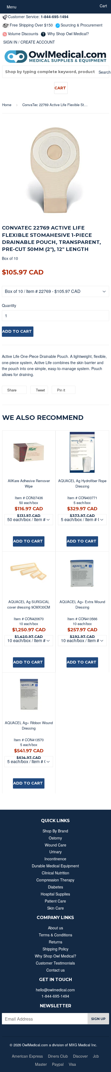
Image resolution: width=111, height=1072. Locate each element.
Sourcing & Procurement (81, 25)
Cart (60, 88)
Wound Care (55, 845)
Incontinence (55, 858)
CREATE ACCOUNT (37, 42)
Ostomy (55, 838)
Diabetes (55, 887)
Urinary (55, 851)
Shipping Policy (55, 949)
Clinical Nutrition (55, 872)
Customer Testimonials (55, 963)
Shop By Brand (55, 831)
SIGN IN (10, 42)
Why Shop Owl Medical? (67, 33)
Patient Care (55, 901)
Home (6, 104)
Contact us (55, 970)
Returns (55, 941)
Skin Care (55, 908)
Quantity (9, 305)
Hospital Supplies (55, 894)
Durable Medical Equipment (55, 865)
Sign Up (98, 1019)
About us (55, 927)
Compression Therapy (55, 880)
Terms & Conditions (55, 934)
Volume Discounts (23, 33)
